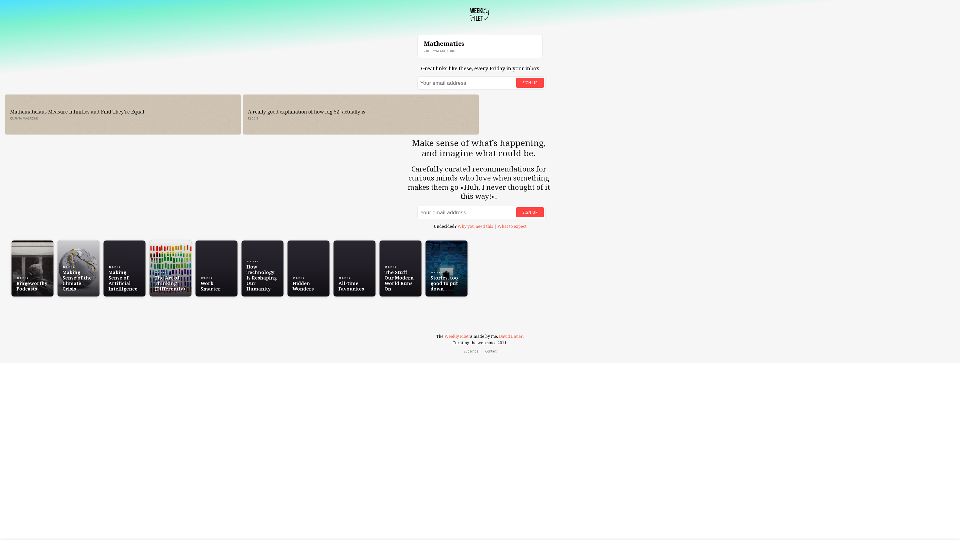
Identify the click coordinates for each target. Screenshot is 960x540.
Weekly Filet (456, 336)
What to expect (512, 226)
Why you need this (475, 226)
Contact (490, 351)
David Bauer (511, 336)
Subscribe (471, 351)
